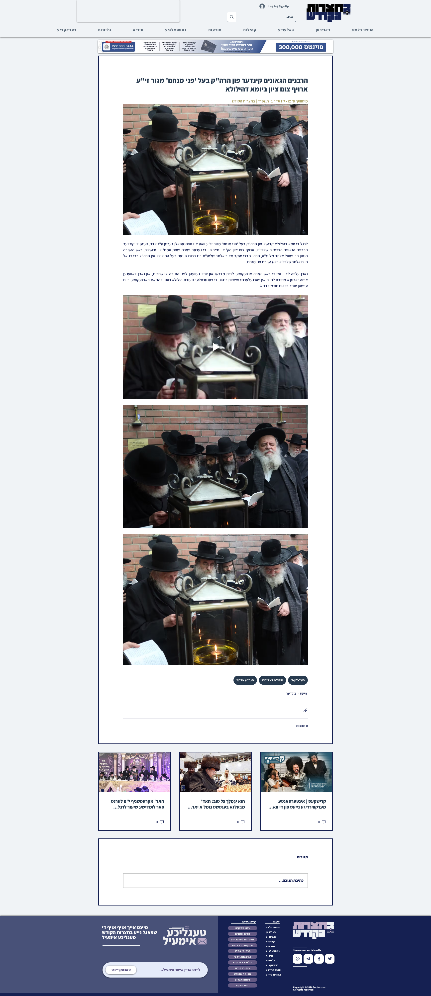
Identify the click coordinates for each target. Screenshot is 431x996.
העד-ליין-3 (298, 680)
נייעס (303, 693)
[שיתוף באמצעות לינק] (305, 710)
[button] (274, 970)
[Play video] (215, 347)
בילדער (291, 693)
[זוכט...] (231, 17)
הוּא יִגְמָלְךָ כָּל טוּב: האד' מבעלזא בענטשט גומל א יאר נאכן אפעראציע (218, 804)
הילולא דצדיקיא (272, 680)
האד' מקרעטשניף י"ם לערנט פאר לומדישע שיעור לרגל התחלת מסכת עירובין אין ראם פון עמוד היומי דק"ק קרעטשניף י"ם (135, 804)
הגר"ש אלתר (245, 680)
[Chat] (297, 959)
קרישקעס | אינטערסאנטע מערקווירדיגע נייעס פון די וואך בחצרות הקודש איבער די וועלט (297, 804)
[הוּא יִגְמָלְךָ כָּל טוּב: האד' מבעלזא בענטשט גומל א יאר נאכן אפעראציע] (215, 772)
